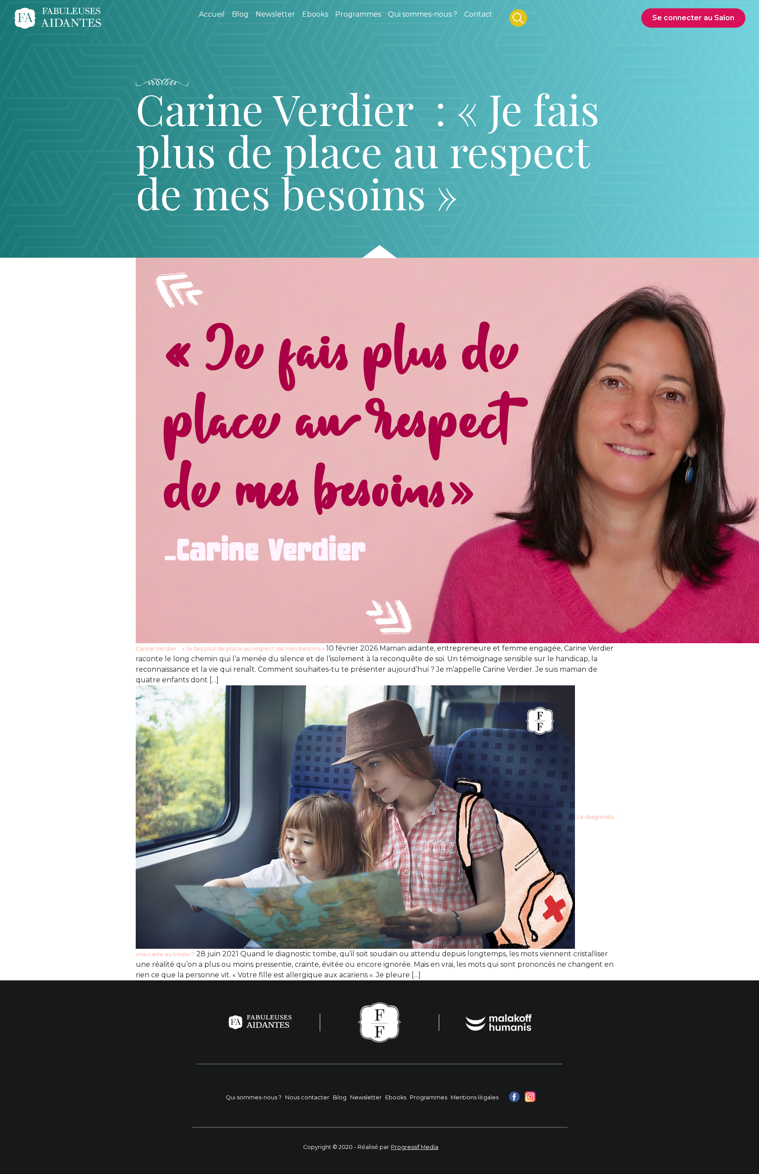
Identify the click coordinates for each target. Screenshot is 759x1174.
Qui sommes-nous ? (254, 1097)
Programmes (428, 1097)
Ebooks (395, 1097)
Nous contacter (307, 1097)
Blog (340, 1097)
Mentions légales (475, 1097)
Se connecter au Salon (693, 18)
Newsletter (366, 1097)
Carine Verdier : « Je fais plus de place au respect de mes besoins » (230, 648)
